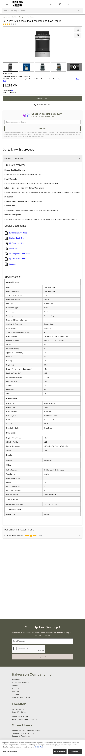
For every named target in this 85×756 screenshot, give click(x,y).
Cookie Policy (39, 747)
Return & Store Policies (21, 697)
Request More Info (43, 105)
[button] (6, 4)
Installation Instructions (18, 233)
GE (12, 90)
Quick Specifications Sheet (19, 254)
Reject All (74, 751)
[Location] (59, 4)
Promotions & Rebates (20, 682)
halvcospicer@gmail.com (27, 719)
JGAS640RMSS (13, 92)
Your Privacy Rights (10, 751)
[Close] (81, 743)
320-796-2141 (23, 716)
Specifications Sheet (17, 259)
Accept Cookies (59, 751)
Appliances (6, 17)
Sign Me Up (42, 657)
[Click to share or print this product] (77, 29)
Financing (15, 691)
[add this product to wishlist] (77, 35)
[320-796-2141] (68, 4)
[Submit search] (79, 11)
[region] (42, 747)
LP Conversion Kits (16, 243)
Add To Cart (42, 99)
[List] (51, 4)
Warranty (12, 264)
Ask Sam (42, 128)
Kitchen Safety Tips (16, 238)
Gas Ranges (30, 17)
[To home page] (17, 4)
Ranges (21, 17)
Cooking (14, 17)
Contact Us (16, 694)
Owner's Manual (15, 248)
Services (15, 685)
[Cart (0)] (77, 4)
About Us (15, 688)
